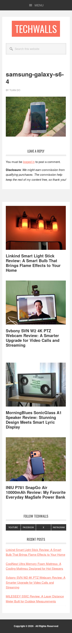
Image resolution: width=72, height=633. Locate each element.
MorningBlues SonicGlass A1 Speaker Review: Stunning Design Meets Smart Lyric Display (34, 420)
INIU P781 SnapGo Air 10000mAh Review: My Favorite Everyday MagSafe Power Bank (36, 492)
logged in (29, 162)
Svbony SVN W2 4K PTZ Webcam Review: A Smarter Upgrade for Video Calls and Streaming (32, 338)
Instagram (59, 527)
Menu (39, 5)
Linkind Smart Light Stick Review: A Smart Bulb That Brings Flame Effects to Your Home (33, 263)
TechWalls (36, 29)
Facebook (28, 527)
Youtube (13, 527)
